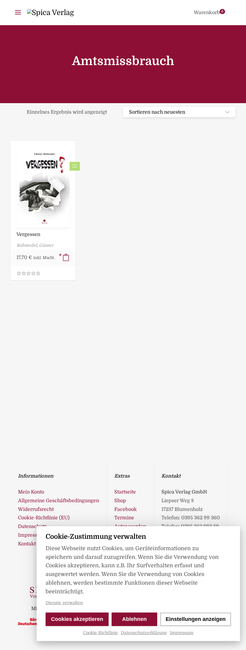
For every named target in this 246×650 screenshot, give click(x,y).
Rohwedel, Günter (34, 245)
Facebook (125, 509)
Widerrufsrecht (36, 509)
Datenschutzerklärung (144, 632)
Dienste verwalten (64, 602)
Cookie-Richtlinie (100, 632)
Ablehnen (134, 619)
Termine (124, 517)
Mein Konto (31, 492)
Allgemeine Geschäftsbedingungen (58, 500)
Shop (120, 500)
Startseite (125, 492)
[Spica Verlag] (50, 12)
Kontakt (27, 544)
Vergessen (28, 234)
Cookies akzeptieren (77, 619)
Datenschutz (32, 526)
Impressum (182, 632)
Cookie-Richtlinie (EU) (44, 517)
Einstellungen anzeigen (196, 619)
